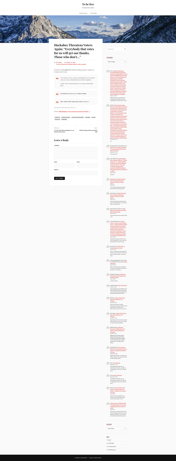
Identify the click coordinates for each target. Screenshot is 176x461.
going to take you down (78, 117)
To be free (88, 4)
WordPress (84, 457)
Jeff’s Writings (93, 13)
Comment (57, 145)
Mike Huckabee (82, 64)
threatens (64, 119)
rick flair (57, 119)
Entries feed (111, 443)
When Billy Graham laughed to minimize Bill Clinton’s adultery (118, 210)
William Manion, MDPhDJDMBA (118, 403)
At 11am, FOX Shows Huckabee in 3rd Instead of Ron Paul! (64, 131)
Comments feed (112, 446)
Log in (109, 440)
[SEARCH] (125, 49)
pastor (93, 117)
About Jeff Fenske (83, 13)
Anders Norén (97, 457)
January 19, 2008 (70, 62)
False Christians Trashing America (67, 64)
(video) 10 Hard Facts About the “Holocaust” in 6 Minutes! (117, 299)
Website (56, 169)
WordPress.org (111, 449)
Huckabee (87, 117)
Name (55, 162)
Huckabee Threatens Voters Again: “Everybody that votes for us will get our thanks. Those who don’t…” (74, 51)
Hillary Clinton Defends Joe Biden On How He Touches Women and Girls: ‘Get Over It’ (118, 149)
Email (78, 162)
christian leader (66, 117)
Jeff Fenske (59, 62)
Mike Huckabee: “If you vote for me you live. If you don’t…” (74, 111)
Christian (57, 117)
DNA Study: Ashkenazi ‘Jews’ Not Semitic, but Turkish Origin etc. (118, 276)
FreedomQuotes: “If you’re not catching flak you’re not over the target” (118, 406)
